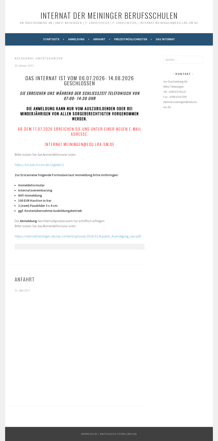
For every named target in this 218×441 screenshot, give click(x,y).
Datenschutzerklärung (118, 433)
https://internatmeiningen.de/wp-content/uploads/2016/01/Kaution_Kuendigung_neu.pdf (78, 236)
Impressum (89, 433)
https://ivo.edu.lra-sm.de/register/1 (39, 165)
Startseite (51, 39)
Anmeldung (76, 39)
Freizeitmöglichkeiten (130, 39)
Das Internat (165, 39)
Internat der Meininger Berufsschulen (109, 15)
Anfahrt (99, 39)
